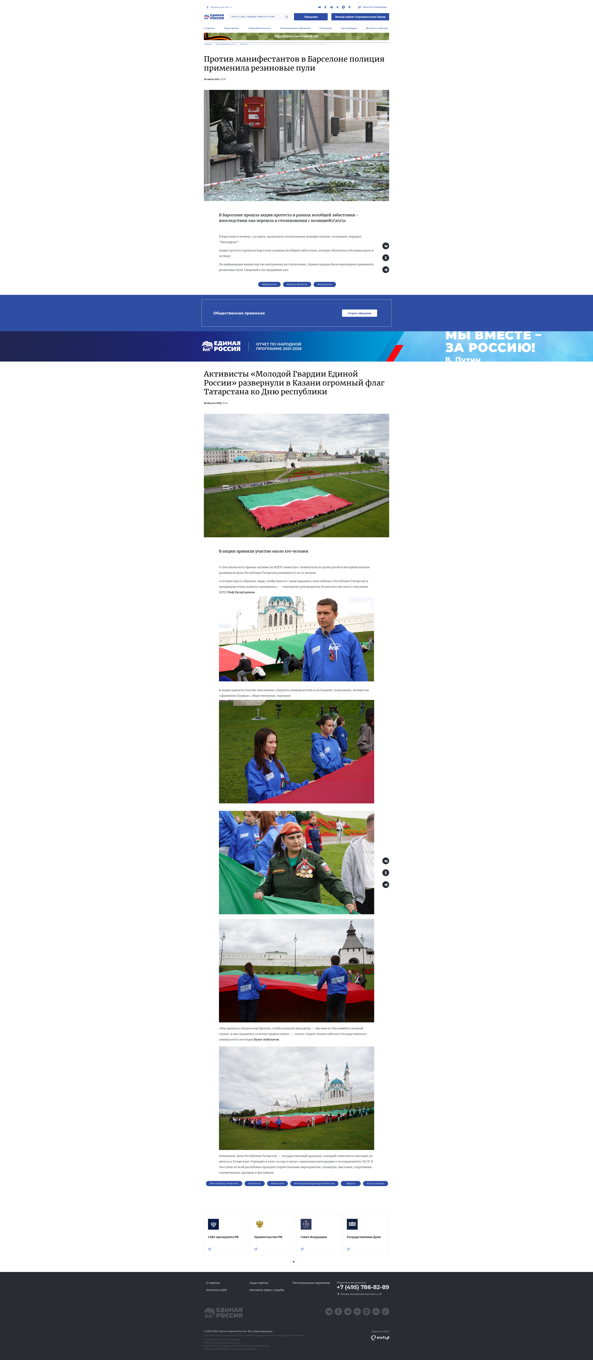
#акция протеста (297, 284)
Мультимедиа (349, 28)
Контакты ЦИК (216, 1290)
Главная (208, 44)
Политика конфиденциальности (222, 1342)
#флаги (350, 1183)
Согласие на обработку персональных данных (230, 1349)
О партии (209, 28)
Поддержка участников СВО (297, 36)
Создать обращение (359, 313)
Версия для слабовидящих (375, 7)
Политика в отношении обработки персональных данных (236, 1346)
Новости (244, 44)
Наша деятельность (259, 28)
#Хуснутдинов (375, 1183)
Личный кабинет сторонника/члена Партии (360, 16)
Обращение (311, 16)
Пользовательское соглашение (222, 1339)
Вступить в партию (377, 28)
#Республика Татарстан (224, 1183)
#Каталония (325, 284)
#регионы (254, 1183)
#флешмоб (277, 1183)
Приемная (326, 28)
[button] (293, 1261)
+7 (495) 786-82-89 (363, 1287)
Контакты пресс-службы (266, 1290)
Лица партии (231, 28)
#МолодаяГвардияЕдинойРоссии (314, 1183)
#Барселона (269, 284)
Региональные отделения (295, 28)
